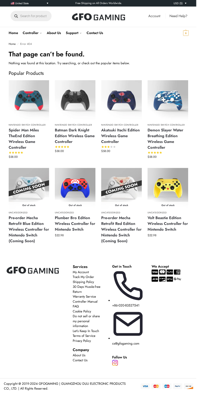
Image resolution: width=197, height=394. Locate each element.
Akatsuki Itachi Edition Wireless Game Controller (120, 135)
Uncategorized (18, 212)
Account (154, 15)
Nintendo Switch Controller (27, 124)
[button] (180, 33)
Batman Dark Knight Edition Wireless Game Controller (75, 135)
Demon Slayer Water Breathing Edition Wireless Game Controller (165, 138)
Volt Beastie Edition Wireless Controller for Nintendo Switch (168, 223)
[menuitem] (29, 3)
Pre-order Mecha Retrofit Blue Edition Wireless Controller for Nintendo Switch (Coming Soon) (29, 229)
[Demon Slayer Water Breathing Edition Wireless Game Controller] (168, 100)
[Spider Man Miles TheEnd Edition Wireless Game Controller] (29, 100)
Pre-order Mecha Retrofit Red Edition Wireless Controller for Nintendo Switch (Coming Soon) (121, 229)
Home (12, 44)
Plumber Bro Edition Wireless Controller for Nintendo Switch (75, 223)
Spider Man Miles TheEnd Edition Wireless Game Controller (24, 138)
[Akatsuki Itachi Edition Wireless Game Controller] (121, 100)
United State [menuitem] (22, 3)
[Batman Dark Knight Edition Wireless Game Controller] (75, 100)
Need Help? (178, 15)
